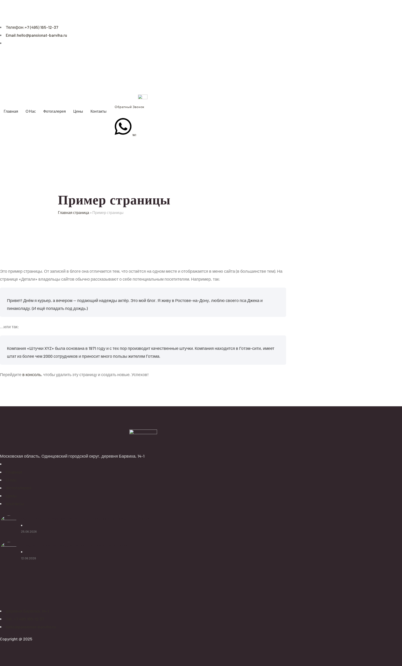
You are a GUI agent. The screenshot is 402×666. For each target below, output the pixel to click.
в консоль (31, 374)
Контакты (15, 503)
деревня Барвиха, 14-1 (27, 611)
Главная (14, 472)
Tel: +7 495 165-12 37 (25, 618)
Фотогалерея (18, 487)
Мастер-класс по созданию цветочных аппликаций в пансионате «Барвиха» (85, 518)
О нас (11, 479)
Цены (11, 495)
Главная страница (73, 212)
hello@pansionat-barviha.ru (36, 35)
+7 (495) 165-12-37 (32, 27)
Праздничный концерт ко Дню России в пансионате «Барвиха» (74, 545)
